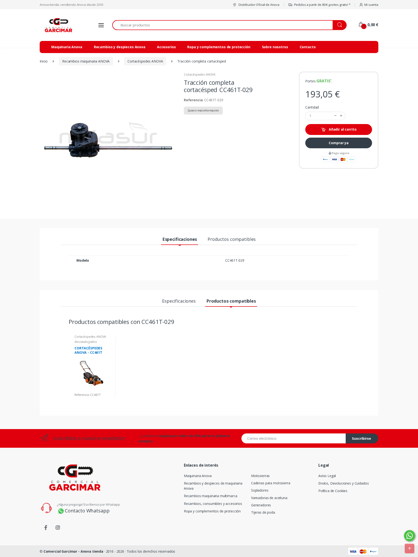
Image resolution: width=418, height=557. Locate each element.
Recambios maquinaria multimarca (210, 496)
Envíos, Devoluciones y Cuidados (343, 483)
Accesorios (166, 47)
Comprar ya (339, 143)
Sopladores (260, 490)
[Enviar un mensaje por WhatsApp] (409, 535)
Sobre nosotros (275, 47)
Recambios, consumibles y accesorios (213, 503)
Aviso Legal (327, 475)
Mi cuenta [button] (371, 4)
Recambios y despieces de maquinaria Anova (213, 486)
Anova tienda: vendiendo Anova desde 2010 (71, 4)
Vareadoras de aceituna (269, 497)
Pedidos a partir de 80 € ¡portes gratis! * (322, 4)
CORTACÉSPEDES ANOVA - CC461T (88, 350)
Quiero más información (203, 110)
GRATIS (323, 81)
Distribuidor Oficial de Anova (258, 4)
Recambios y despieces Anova (119, 47)
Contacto (308, 47)
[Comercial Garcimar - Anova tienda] (58, 25)
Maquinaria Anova (66, 47)
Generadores (261, 505)
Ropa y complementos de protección (218, 47)
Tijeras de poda (263, 512)
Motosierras (260, 475)
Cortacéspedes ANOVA (200, 74)
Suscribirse (361, 438)
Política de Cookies (332, 490)
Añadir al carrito (342, 129)
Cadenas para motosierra (270, 483)
